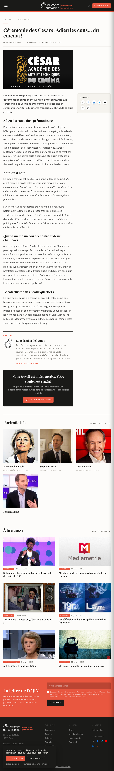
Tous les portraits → (100, 423)
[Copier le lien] (82, 108)
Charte (71, 730)
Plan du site (73, 742)
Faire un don (97, 730)
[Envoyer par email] (105, 102)
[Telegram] (102, 741)
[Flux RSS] (97, 746)
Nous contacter (75, 738)
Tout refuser (36, 758)
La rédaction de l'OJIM (12, 42)
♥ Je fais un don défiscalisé (38, 400)
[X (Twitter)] (93, 741)
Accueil (8, 19)
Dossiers (48, 734)
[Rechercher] (89, 6)
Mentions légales (76, 734)
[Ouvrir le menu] (5, 5)
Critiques (48, 738)
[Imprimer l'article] (88, 108)
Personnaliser (12, 764)
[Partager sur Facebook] (88, 102)
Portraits (48, 742)
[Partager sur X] (82, 102)
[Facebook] (97, 741)
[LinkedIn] (93, 746)
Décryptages (24, 19)
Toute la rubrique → (101, 531)
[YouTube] (106, 741)
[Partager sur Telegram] (99, 102)
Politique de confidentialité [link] (36, 764)
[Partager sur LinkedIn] (94, 102)
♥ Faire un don (101, 6)
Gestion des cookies (62, 766)
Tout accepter (15, 758)
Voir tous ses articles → (28, 363)
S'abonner (55, 703)
